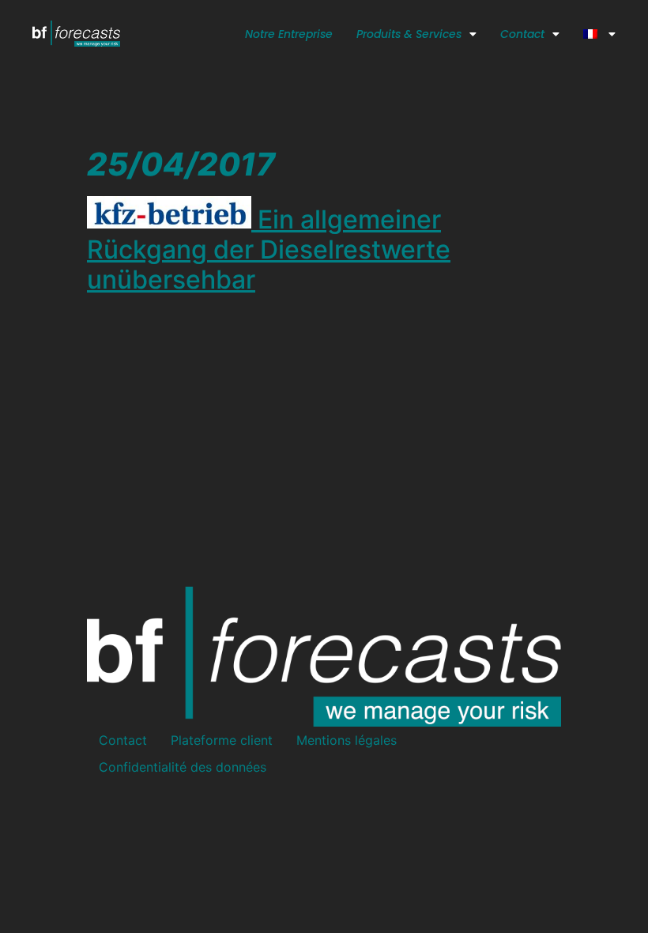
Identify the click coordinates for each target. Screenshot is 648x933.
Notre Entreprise (289, 34)
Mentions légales (346, 740)
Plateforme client (222, 740)
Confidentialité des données (182, 767)
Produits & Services (409, 34)
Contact (522, 34)
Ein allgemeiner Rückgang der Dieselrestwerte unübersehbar (268, 250)
